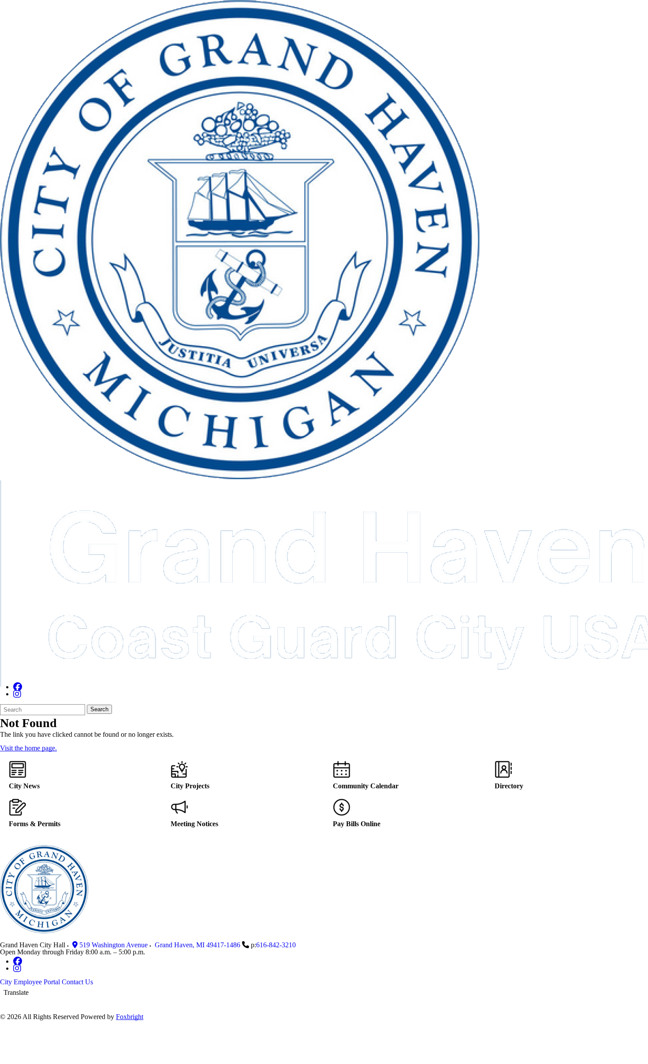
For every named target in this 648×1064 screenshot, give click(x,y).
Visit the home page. (28, 748)
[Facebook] (17, 687)
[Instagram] (17, 694)
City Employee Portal (30, 982)
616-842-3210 (276, 945)
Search (99, 709)
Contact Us (77, 982)
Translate (16, 992)
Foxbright (129, 1016)
